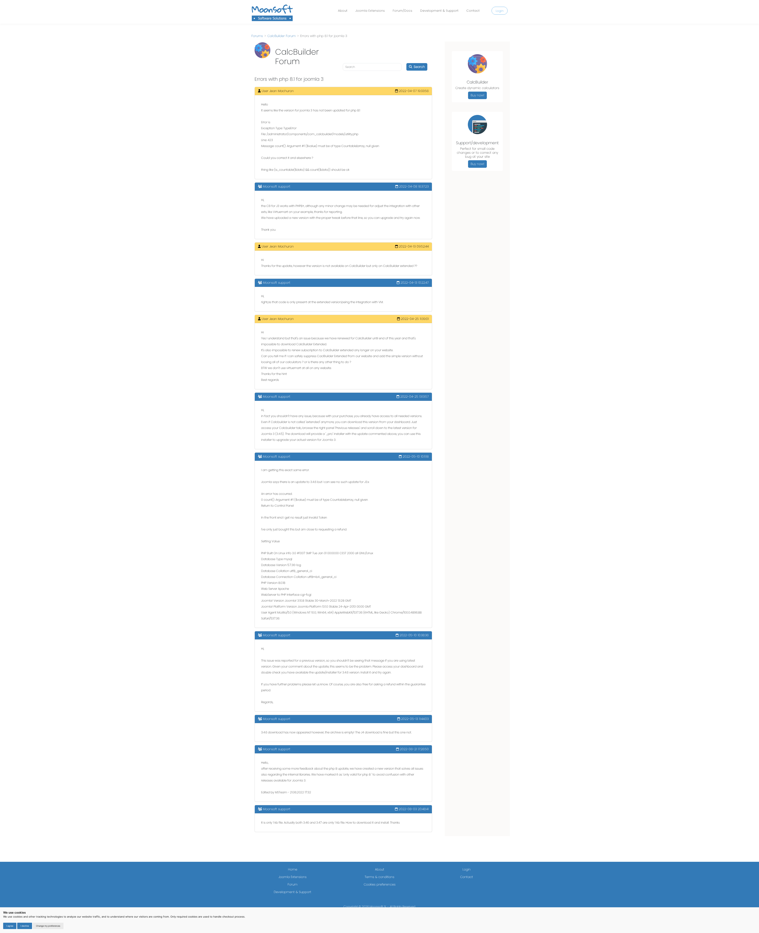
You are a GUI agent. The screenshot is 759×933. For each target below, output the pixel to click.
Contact (473, 11)
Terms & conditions (379, 877)
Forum (292, 884)
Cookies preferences (380, 884)
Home (292, 869)
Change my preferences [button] (48, 925)
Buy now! (477, 95)
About (342, 11)
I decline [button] (24, 925)
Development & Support (439, 11)
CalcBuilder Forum (281, 36)
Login (500, 11)
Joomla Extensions (370, 11)
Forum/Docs (402, 11)
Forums (257, 36)
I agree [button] (9, 925)
